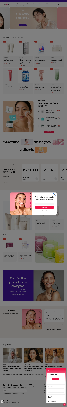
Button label (44, 207)
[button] (56, 387)
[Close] (54, 194)
